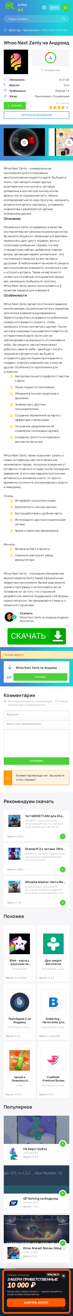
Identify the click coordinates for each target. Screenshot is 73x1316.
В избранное (52, 70)
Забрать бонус (36, 1302)
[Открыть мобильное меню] (65, 7)
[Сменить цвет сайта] (44, 7)
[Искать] (63, 19)
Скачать (16, 105)
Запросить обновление (36, 115)
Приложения (31, 30)
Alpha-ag (14, 30)
